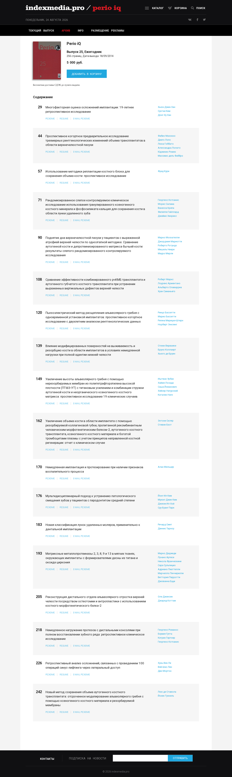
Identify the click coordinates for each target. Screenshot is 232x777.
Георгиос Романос (168, 629)
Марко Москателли (169, 237)
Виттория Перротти (169, 577)
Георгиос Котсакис (168, 200)
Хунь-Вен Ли (164, 663)
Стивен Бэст (165, 424)
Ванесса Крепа (166, 208)
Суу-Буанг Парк (166, 507)
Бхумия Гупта (165, 633)
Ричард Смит (165, 524)
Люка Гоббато (166, 143)
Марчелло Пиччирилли (171, 573)
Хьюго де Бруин (166, 353)
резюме (50, 118)
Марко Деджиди (167, 553)
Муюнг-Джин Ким (167, 499)
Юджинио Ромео (167, 151)
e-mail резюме (81, 118)
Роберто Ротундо (167, 245)
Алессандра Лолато (169, 147)
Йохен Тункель (166, 695)
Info (81, 30)
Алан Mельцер (166, 467)
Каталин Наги (165, 394)
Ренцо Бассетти (166, 312)
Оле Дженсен (165, 596)
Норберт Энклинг (167, 324)
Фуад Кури (163, 171)
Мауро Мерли (165, 253)
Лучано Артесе (166, 557)
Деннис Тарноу (166, 528)
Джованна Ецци (166, 581)
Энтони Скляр (165, 420)
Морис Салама (166, 204)
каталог (158, 8)
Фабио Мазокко (166, 135)
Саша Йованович (167, 386)
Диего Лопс (164, 139)
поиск (200, 8)
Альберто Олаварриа (170, 287)
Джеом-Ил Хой (166, 503)
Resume (64, 118)
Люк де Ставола (167, 691)
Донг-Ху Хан (164, 115)
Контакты (47, 758)
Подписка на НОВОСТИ (87, 758)
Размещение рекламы (107, 30)
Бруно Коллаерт (167, 349)
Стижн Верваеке (167, 345)
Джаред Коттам (167, 600)
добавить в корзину (87, 73)
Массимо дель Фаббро (170, 155)
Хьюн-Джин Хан (166, 107)
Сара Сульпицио (167, 565)
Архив (66, 30)
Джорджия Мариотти (170, 241)
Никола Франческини (169, 561)
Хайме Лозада (166, 382)
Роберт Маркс (165, 279)
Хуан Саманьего (166, 291)
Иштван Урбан (166, 378)
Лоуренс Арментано (169, 283)
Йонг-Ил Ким (165, 495)
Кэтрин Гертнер (166, 637)
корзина (181, 8)
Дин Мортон (164, 671)
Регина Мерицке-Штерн (170, 320)
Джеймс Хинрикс (167, 216)
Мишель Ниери (166, 249)
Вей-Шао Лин (165, 667)
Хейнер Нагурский (168, 390)
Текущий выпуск (41, 30)
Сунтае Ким (164, 111)
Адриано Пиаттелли (169, 569)
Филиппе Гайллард (168, 212)
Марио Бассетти (167, 316)
